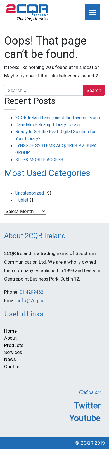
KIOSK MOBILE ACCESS (39, 159)
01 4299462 (31, 292)
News (10, 359)
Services (13, 352)
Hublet (21, 200)
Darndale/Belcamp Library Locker (48, 124)
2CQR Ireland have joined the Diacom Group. (58, 117)
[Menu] (92, 12)
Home (10, 331)
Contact (12, 366)
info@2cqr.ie (31, 300)
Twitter (87, 405)
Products (13, 345)
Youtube (85, 418)
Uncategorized (29, 193)
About (10, 338)
